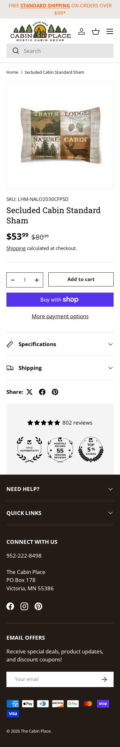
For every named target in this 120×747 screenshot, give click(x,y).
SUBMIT (60, 417)
